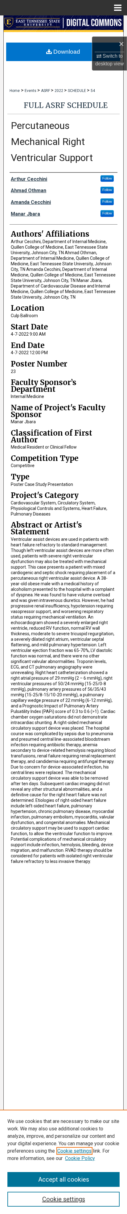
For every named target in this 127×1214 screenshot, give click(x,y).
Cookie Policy (80, 1158)
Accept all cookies (63, 1179)
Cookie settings (74, 1151)
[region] (63, 1162)
